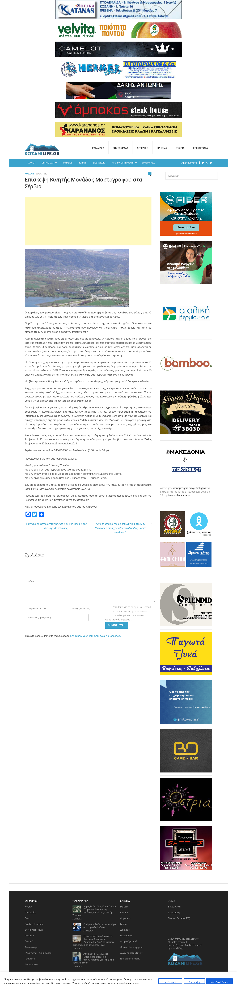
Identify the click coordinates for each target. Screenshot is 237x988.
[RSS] (210, 163)
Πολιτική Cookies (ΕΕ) (179, 918)
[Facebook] (198, 163)
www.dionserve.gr (180, 495)
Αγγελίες (142, 148)
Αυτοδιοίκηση (31, 947)
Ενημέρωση (48, 162)
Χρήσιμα (162, 148)
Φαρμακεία (125, 918)
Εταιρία (180, 148)
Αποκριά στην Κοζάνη (123, 162)
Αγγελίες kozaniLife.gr (131, 953)
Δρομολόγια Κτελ (128, 941)
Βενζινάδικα (126, 935)
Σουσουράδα (120, 148)
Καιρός (82, 162)
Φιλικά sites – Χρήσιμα (131, 947)
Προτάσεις (67, 162)
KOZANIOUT (98, 148)
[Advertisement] (88, 221)
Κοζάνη (29, 173)
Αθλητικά (29, 935)
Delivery (124, 906)
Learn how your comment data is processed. (95, 635)
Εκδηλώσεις (99, 162)
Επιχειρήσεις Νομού (130, 958)
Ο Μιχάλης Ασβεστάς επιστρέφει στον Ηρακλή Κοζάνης (99, 925)
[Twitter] (202, 163)
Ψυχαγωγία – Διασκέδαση (38, 953)
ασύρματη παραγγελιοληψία (189, 488)
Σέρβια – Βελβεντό (34, 924)
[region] (118, 980)
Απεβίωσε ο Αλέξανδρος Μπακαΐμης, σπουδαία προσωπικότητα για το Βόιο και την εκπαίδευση (93, 958)
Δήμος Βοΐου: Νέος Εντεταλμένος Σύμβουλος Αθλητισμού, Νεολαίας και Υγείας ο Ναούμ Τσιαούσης (94, 911)
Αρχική (31, 162)
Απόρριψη (194, 982)
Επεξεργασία (170, 982)
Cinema (124, 912)
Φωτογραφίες (31, 964)
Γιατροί (123, 924)
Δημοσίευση (116, 625)
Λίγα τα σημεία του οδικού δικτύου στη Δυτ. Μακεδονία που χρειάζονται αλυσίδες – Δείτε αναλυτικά (120, 528)
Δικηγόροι (125, 929)
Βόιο (27, 918)
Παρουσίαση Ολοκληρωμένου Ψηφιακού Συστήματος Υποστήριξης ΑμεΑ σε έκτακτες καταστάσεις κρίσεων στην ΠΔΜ (93, 940)
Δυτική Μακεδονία (34, 929)
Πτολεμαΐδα (30, 912)
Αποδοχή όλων (219, 982)
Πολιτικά (29, 941)
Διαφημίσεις (174, 912)
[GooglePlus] (206, 163)
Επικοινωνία (200, 148)
